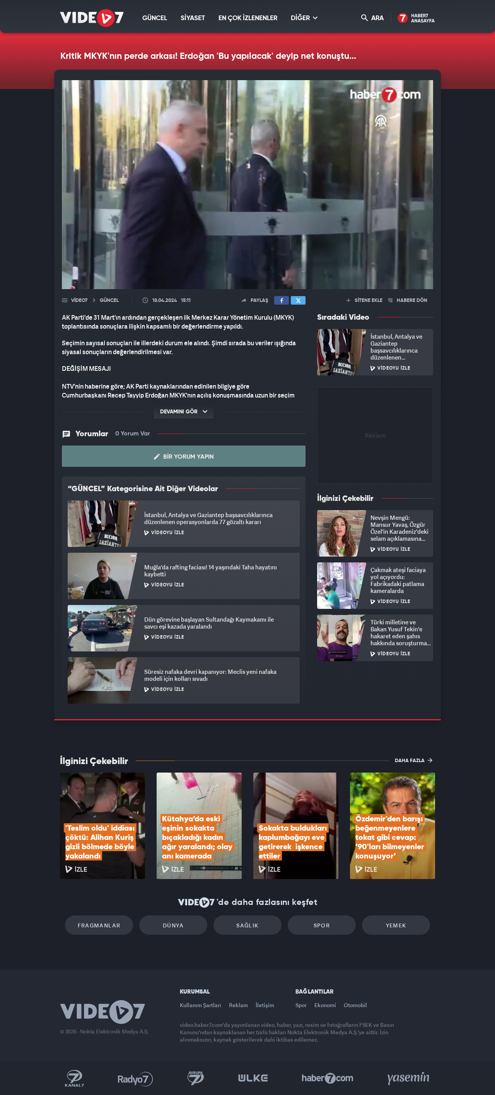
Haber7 (327, 1078)
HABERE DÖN (411, 300)
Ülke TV (253, 1078)
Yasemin (409, 1078)
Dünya (173, 925)
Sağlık (247, 925)
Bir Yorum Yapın (188, 457)
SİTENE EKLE (367, 300)
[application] (247, 184)
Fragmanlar (99, 925)
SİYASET (193, 18)
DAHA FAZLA (410, 760)
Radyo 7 (135, 1078)
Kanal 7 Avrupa (195, 1078)
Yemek (396, 925)
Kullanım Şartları (200, 1005)
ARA (377, 18)
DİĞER (301, 18)
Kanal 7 (74, 1078)
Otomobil (355, 1005)
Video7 (79, 300)
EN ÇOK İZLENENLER (247, 18)
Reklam (238, 1005)
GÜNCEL (154, 18)
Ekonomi (325, 1005)
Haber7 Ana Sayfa (416, 18)
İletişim (265, 1005)
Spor (322, 925)
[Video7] (92, 18)
